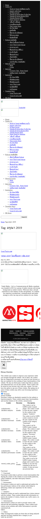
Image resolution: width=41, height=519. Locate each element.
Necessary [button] (4, 391)
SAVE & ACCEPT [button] (7, 517)
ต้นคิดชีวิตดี (14, 37)
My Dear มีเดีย (14, 77)
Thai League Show (15, 26)
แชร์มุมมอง (13, 89)
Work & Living (10, 64)
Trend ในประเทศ (15, 93)
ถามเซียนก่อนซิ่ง (15, 24)
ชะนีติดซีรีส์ (14, 87)
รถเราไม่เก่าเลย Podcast (17, 45)
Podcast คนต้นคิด (11, 40)
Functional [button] (4, 471)
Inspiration (8, 75)
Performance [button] (5, 480)
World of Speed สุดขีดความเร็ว (20, 9)
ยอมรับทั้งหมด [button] (15, 359)
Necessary (6, 394)
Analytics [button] (4, 489)
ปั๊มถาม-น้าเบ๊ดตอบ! (16, 33)
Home (7, 5)
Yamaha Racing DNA (16, 18)
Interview (8, 69)
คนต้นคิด (13, 30)
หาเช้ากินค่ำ (14, 52)
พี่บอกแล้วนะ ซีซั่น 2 (16, 49)
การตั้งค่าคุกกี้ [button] (5, 359)
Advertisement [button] (5, 499)
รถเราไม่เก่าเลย (15, 84)
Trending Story (10, 91)
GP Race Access (14, 13)
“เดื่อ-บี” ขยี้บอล (15, 22)
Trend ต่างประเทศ (16, 96)
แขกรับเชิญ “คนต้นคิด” (17, 62)
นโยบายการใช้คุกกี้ (26, 359)
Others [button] (3, 510)
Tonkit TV (8, 7)
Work (11, 65)
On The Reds (14, 28)
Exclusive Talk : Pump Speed (19, 71)
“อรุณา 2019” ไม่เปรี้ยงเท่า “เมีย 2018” (15, 256)
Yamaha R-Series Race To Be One (20, 14)
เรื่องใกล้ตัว (13, 57)
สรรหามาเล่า (14, 47)
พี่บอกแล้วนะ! (14, 54)
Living (12, 67)
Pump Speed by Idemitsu (17, 20)
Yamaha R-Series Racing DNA (19, 16)
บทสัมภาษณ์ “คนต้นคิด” (18, 73)
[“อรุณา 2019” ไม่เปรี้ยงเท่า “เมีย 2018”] (18, 249)
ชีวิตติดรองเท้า (14, 82)
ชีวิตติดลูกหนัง (14, 79)
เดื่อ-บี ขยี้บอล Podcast (17, 42)
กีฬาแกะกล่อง (14, 35)
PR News (8, 98)
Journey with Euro (15, 11)
